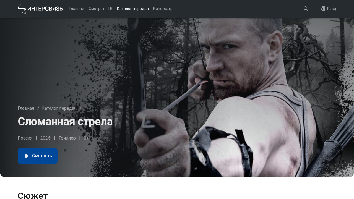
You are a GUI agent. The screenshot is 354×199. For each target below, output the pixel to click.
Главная (26, 108)
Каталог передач (58, 108)
